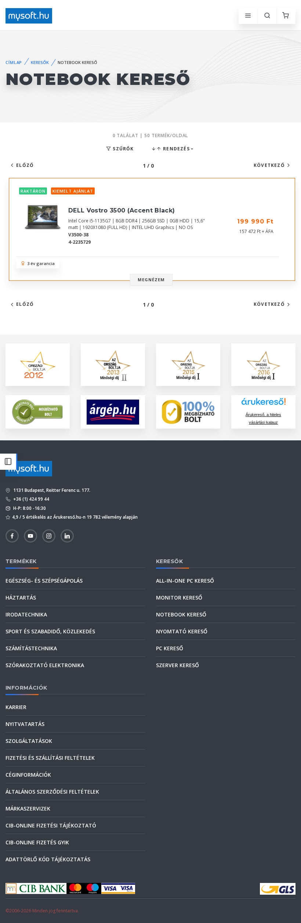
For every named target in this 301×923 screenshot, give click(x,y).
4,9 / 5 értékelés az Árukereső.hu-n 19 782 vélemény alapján (75, 517)
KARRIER (16, 707)
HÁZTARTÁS (21, 597)
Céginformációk (28, 774)
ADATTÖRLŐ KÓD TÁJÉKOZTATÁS (48, 859)
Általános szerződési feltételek (52, 791)
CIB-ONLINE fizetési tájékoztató (51, 825)
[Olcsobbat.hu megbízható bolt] (188, 412)
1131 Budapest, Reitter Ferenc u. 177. (51, 490)
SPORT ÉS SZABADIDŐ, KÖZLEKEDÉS (50, 631)
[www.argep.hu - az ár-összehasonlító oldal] (113, 412)
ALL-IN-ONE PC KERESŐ (185, 580)
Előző (25, 165)
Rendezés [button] (176, 149)
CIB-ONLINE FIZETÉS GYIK (37, 842)
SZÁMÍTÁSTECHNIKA (31, 648)
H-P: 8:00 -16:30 (29, 508)
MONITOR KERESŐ (179, 597)
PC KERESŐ (169, 648)
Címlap (14, 62)
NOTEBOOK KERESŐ (181, 614)
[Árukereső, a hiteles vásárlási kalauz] (37, 411)
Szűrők (122, 149)
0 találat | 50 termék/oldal (150, 135)
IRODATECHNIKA (26, 614)
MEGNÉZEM (151, 279)
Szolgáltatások (29, 740)
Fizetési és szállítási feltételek (50, 757)
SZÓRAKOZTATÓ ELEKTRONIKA (45, 665)
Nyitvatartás (25, 723)
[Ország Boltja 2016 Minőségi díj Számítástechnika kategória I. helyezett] (263, 364)
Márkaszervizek (28, 808)
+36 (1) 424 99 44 (30, 499)
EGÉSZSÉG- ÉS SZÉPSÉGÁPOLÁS (44, 580)
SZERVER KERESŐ (177, 665)
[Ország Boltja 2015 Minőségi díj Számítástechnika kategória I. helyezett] (188, 364)
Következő (269, 165)
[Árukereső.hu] (264, 404)
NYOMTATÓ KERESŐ (181, 631)
